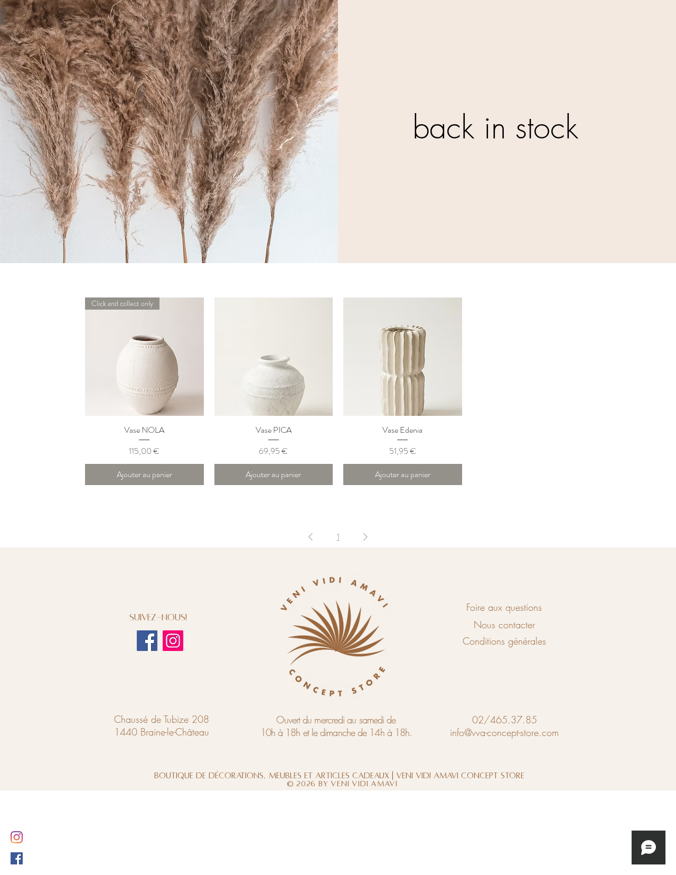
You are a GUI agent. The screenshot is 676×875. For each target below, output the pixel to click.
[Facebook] (147, 640)
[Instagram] (173, 640)
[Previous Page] (310, 536)
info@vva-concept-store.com (504, 732)
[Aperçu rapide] (273, 356)
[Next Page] (365, 536)
